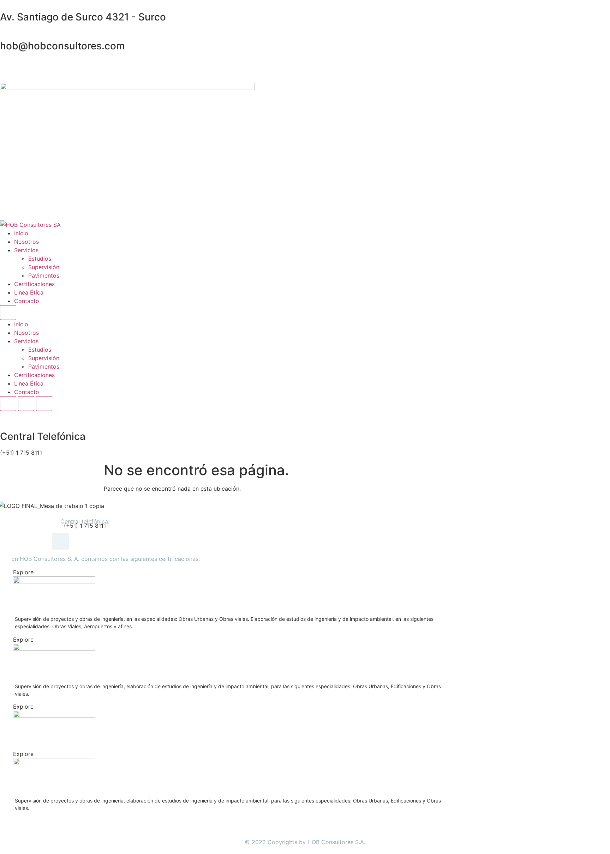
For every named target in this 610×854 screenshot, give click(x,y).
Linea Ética (28, 292)
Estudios (39, 258)
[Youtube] (105, 541)
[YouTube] (305, 78)
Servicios (26, 250)
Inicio (21, 233)
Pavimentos (43, 275)
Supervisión (43, 267)
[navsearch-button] (2, 415)
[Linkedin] (305, 70)
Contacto (26, 300)
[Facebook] (305, 61)
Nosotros (26, 241)
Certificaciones (34, 283)
